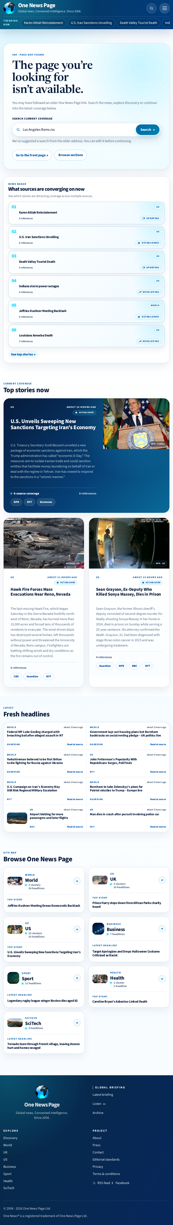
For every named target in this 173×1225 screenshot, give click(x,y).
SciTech (33, 1023)
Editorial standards (106, 1159)
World (31, 880)
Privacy (98, 1166)
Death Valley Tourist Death (138, 22)
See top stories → (23, 354)
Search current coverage (32, 119)
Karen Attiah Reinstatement (43, 22)
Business (116, 929)
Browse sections (70, 155)
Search (148, 129)
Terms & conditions (106, 1174)
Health (117, 978)
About (97, 1138)
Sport (27, 978)
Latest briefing (103, 1094)
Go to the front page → (32, 155)
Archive (98, 1113)
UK (113, 879)
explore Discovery (126, 102)
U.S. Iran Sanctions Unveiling (91, 22)
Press (96, 1145)
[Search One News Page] (151, 8)
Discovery (10, 1138)
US (28, 928)
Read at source (75, 744)
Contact (98, 1152)
